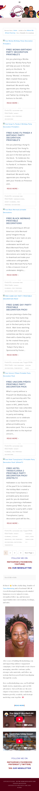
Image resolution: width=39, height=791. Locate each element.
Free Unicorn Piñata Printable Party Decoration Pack (18, 384)
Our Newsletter (22, 768)
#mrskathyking (19, 199)
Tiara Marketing (8, 588)
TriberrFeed (18, 368)
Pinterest (14, 764)
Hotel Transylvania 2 (29, 539)
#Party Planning (10, 202)
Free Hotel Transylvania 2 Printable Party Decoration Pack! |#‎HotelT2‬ (17, 473)
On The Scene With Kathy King (26, 781)
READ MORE (19, 705)
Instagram (13, 562)
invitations (18, 542)
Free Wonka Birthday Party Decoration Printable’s (19, 52)
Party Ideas (18, 291)
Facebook (26, 562)
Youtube (19, 564)
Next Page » (29, 553)
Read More (12, 103)
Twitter (25, 764)
